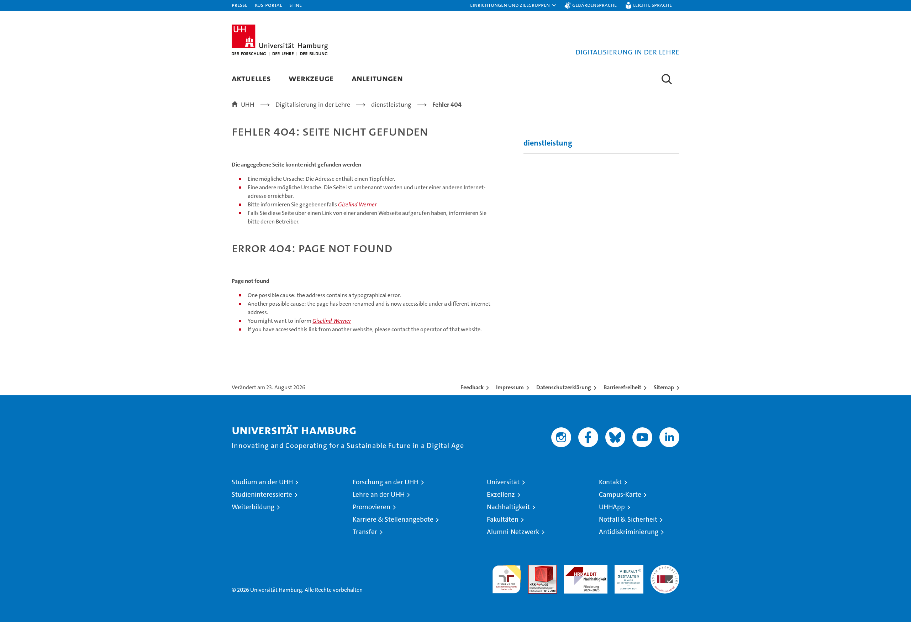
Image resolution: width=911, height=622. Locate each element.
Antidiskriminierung (628, 531)
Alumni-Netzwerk (513, 531)
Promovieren (371, 506)
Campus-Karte (620, 494)
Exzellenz (501, 494)
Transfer (365, 531)
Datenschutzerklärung (563, 387)
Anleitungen (377, 78)
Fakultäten (502, 519)
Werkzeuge (311, 78)
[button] (513, 5)
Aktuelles (251, 78)
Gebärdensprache (594, 5)
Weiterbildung (253, 506)
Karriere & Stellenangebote (393, 519)
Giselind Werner (357, 204)
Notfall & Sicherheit (628, 519)
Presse (239, 5)
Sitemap (664, 387)
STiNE (295, 5)
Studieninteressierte (262, 494)
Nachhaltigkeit (508, 506)
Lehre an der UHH (379, 494)
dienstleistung (547, 143)
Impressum (510, 387)
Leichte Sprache (652, 5)
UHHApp (612, 506)
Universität (503, 482)
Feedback (472, 387)
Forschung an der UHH (385, 482)
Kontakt (610, 482)
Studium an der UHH (262, 482)
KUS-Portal (268, 5)
